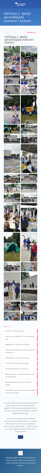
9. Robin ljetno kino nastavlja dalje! (17, 363)
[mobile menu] (38, 4)
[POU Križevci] (20, 4)
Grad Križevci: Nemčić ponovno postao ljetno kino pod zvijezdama (20, 391)
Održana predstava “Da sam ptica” (16, 369)
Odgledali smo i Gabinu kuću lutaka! (17, 344)
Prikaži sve (32, 32)
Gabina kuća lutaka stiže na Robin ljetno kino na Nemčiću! (20, 351)
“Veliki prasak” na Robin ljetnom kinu (17, 358)
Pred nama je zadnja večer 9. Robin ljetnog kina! (19, 337)
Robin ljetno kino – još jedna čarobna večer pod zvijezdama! (20, 375)
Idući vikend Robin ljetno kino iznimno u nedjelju (18, 383)
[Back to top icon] (20, 453)
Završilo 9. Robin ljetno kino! (14, 331)
